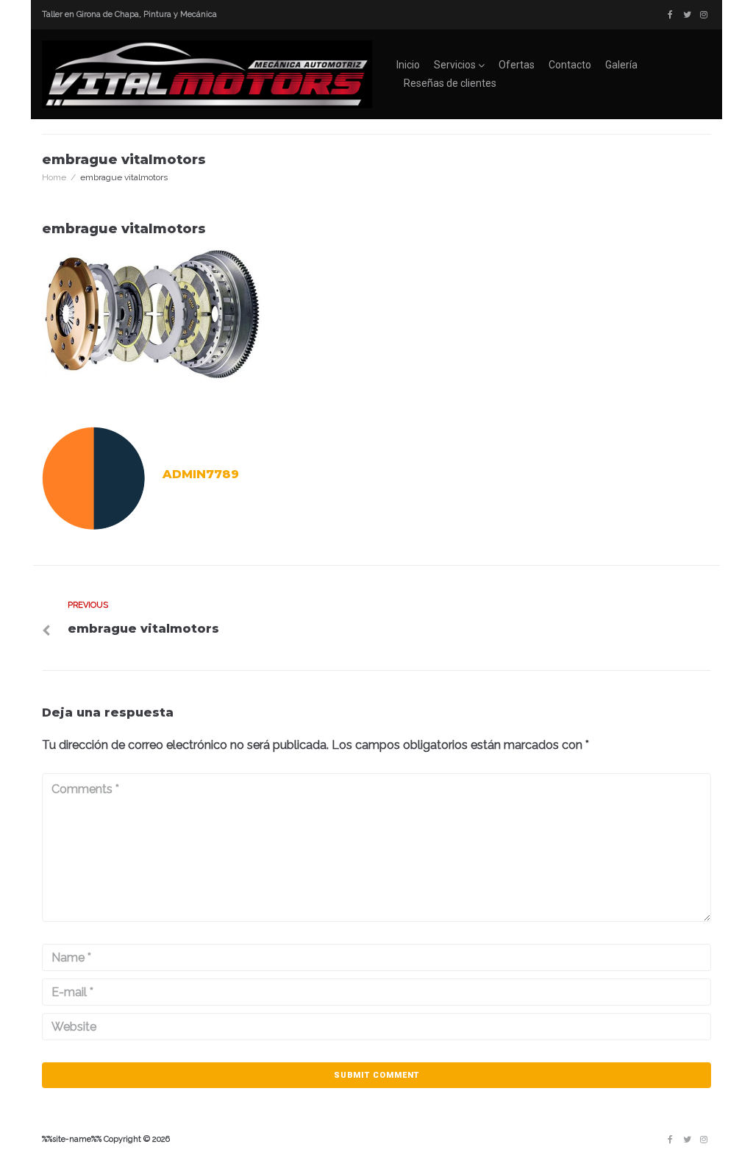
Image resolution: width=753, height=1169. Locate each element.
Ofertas (517, 65)
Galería (621, 65)
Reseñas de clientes (450, 83)
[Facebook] (670, 14)
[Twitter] (686, 14)
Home (54, 177)
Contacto (570, 65)
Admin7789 (201, 474)
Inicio (408, 65)
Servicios (455, 65)
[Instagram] (703, 14)
